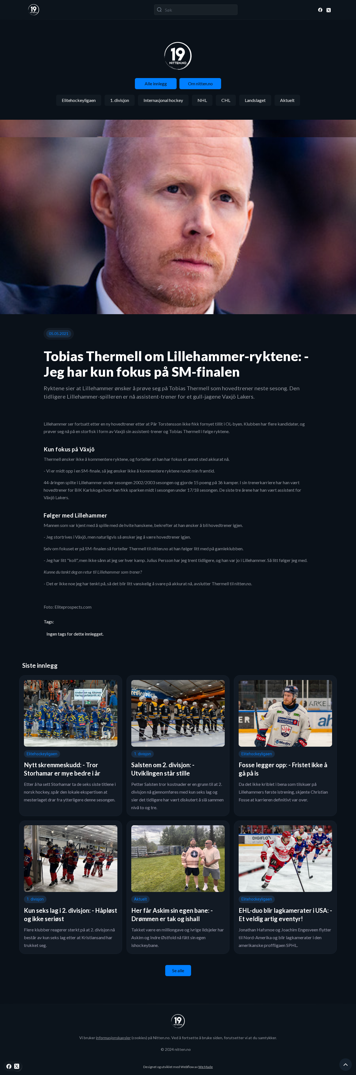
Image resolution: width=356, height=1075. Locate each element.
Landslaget (255, 100)
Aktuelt (287, 100)
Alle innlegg (156, 83)
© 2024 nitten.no (176, 1049)
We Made (205, 1067)
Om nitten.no (200, 83)
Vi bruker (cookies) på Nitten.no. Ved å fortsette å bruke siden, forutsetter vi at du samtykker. (178, 1037)
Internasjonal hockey (163, 100)
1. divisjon (119, 100)
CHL (225, 100)
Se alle (178, 970)
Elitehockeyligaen (79, 100)
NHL (202, 100)
